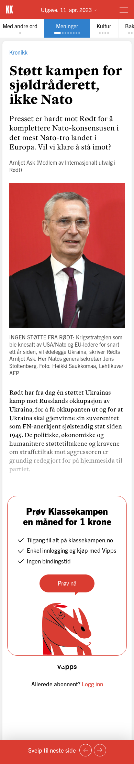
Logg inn (92, 683)
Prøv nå (67, 583)
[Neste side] (100, 750)
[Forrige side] (85, 750)
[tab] (67, 28)
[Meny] (124, 9)
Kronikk (18, 52)
